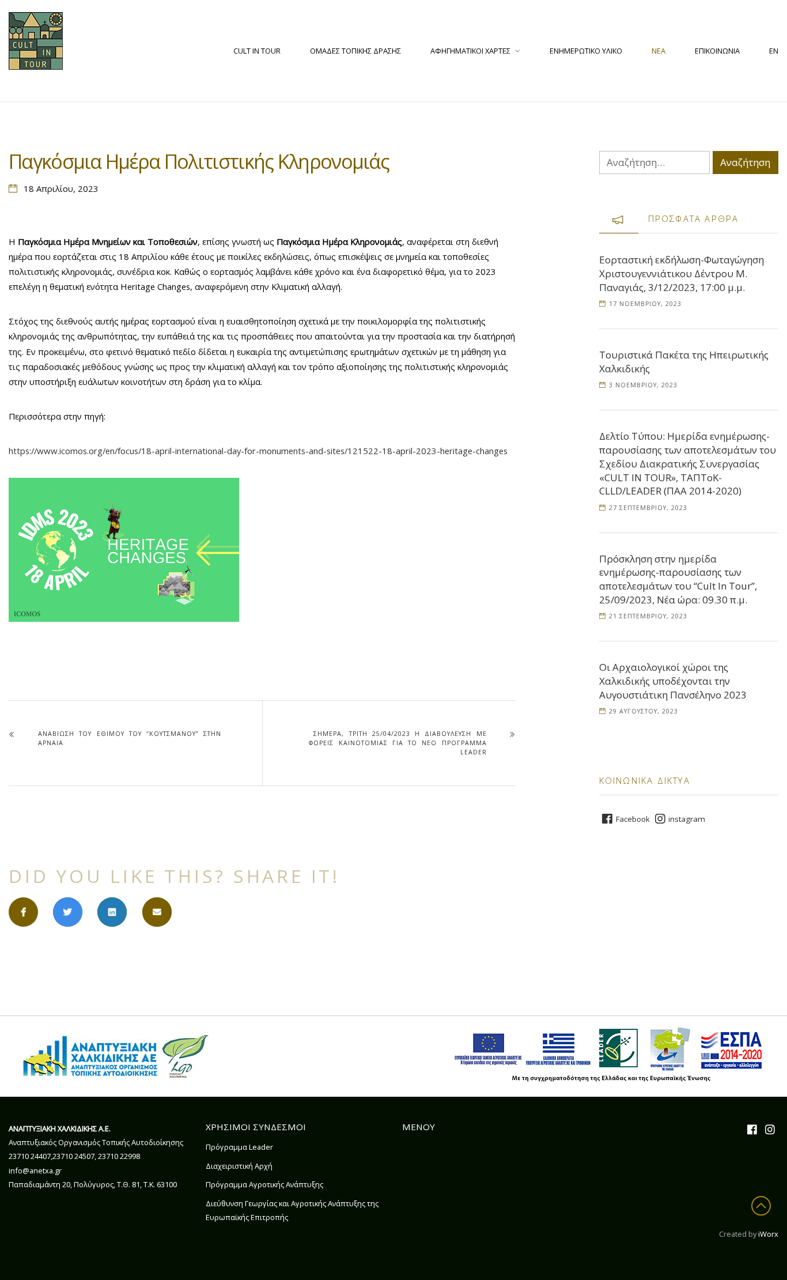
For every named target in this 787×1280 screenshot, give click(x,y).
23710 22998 (119, 1156)
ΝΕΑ (658, 51)
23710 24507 (73, 1156)
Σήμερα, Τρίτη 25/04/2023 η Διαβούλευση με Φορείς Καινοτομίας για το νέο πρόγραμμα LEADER (397, 743)
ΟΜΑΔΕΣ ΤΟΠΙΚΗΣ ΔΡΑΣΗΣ (355, 51)
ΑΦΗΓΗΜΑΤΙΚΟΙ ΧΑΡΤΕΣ (470, 51)
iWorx (768, 1234)
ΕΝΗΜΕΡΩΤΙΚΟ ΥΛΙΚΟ (586, 51)
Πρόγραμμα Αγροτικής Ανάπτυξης (264, 1184)
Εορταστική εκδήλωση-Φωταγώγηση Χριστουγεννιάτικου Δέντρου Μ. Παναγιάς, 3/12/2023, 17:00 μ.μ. (681, 273)
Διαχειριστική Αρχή (239, 1166)
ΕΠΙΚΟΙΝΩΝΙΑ (717, 51)
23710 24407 (30, 1156)
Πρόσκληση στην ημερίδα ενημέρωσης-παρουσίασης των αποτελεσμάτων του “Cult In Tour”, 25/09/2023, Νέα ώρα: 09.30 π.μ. (678, 579)
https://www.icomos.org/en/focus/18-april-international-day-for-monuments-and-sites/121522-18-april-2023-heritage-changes (258, 450)
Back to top (763, 1205)
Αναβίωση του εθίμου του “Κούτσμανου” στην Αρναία (129, 738)
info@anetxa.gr (35, 1170)
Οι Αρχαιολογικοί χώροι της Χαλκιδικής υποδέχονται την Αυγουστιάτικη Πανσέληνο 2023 (673, 680)
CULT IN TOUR (257, 51)
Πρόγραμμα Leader (239, 1147)
